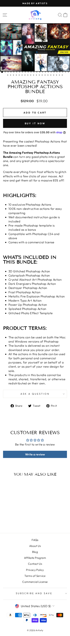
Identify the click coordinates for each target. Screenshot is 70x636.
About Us (35, 546)
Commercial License (35, 582)
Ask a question (35, 393)
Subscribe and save (34, 593)
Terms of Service (35, 576)
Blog (35, 552)
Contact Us (35, 563)
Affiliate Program (35, 558)
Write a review (35, 454)
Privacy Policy (35, 570)
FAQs (35, 540)
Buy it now (35, 123)
